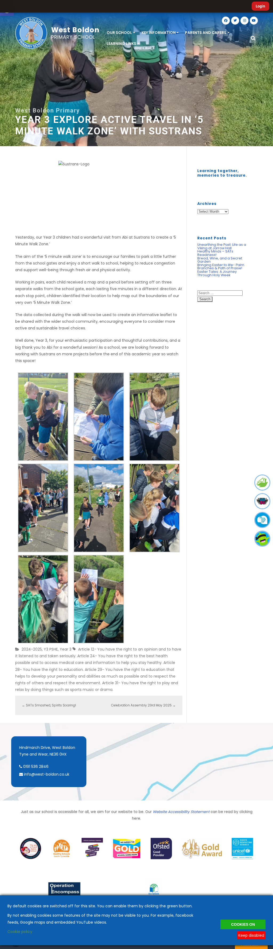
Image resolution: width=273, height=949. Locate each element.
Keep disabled (251, 935)
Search (204, 299)
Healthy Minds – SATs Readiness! (215, 253)
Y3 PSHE (51, 649)
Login (260, 6)
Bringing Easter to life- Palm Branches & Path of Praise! (220, 267)
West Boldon (75, 32)
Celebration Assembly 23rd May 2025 (143, 705)
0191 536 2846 (35, 766)
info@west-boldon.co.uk (46, 774)
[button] (253, 38)
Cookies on (243, 924)
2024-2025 (32, 649)
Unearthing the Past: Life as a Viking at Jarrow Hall (221, 246)
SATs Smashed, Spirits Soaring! (49, 705)
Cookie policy (19, 931)
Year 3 (65, 649)
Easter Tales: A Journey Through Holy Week (217, 273)
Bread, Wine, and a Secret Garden (219, 260)
